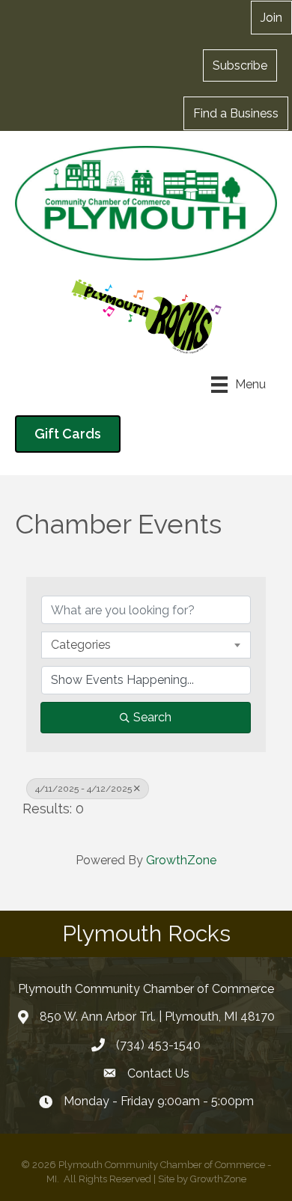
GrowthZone (181, 860)
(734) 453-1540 (158, 1045)
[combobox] (146, 645)
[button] (240, 65)
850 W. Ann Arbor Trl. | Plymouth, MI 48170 (157, 1016)
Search (152, 717)
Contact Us (158, 1073)
